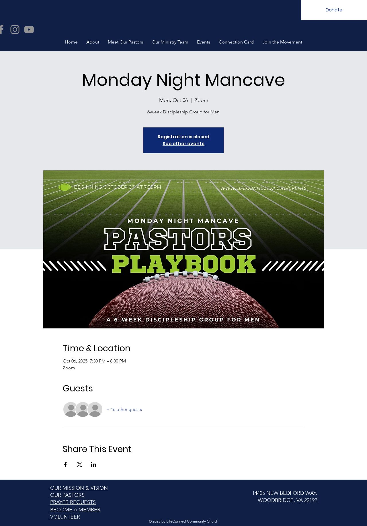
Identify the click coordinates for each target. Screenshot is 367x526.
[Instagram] (15, 29)
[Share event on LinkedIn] (93, 464)
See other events (183, 143)
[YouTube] (29, 29)
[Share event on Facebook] (65, 464)
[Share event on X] (79, 464)
